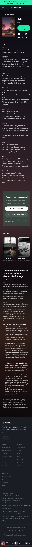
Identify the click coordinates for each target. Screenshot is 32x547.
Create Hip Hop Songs (19, 511)
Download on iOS (18, 208)
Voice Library (21, 447)
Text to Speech (6, 447)
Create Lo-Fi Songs (18, 518)
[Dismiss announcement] (29, 2)
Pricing (19, 456)
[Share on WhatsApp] (22, 34)
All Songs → (5, 521)
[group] (16, 546)
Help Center (20, 459)
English (5, 438)
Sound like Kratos (6, 500)
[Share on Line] (22, 37)
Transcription (5, 459)
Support (4, 485)
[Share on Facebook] (19, 34)
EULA (3, 479)
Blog (18, 453)
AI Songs (19, 450)
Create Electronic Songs (22, 516)
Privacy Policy (5, 473)
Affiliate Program (22, 466)
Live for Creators (22, 463)
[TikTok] (19, 530)
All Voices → (27, 505)
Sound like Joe (16, 500)
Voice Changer (6, 463)
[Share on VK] (19, 37)
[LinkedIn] (22, 530)
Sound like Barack (18, 503)
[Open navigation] (3, 7)
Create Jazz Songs (7, 518)
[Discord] (9, 530)
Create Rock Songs (7, 513)
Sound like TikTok (17, 505)
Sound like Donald (6, 496)
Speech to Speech (6, 450)
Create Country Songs (8, 516)
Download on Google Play (18, 214)
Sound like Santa (19, 498)
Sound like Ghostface (7, 498)
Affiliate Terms (5, 482)
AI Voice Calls (5, 466)
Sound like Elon (17, 496)
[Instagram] (16, 530)
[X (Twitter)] (12, 530)
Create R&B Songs (18, 513)
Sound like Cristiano (7, 503)
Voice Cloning (5, 453)
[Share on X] (26, 34)
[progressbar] (16, 546)
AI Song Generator (7, 456)
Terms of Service (6, 476)
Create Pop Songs (7, 511)
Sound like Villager (7, 505)
